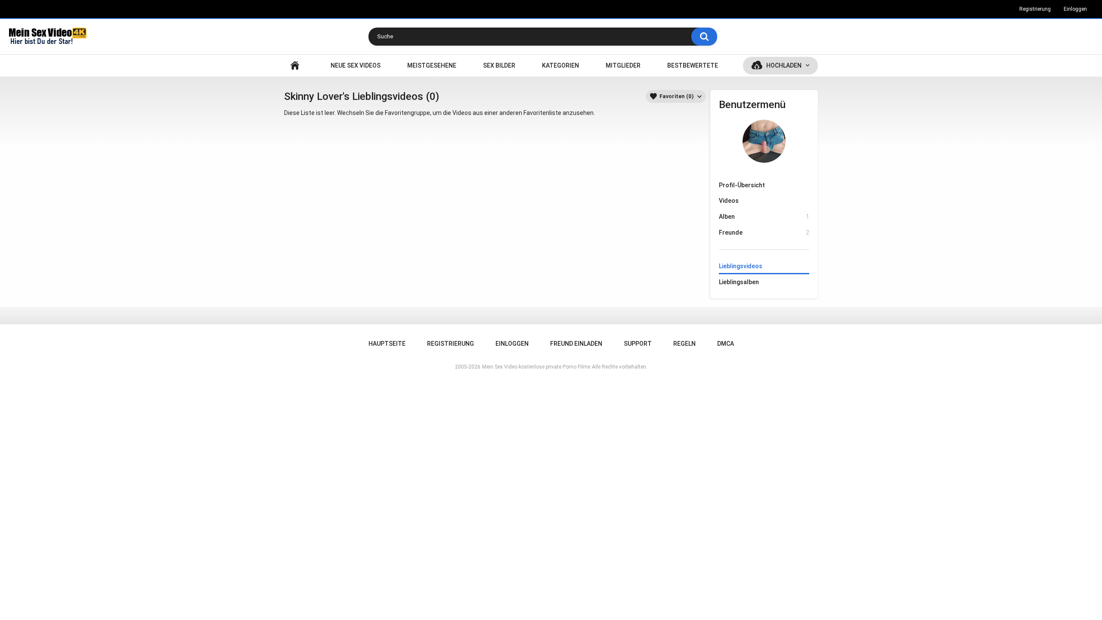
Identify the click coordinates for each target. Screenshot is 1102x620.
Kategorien (560, 65)
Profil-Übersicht (742, 185)
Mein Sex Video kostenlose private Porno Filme (536, 367)
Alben (764, 216)
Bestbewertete (692, 65)
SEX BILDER (499, 65)
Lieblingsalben (739, 282)
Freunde (764, 232)
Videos (729, 200)
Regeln (684, 343)
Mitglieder (623, 65)
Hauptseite (295, 66)
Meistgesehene (431, 65)
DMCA (725, 343)
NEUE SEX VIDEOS (356, 65)
